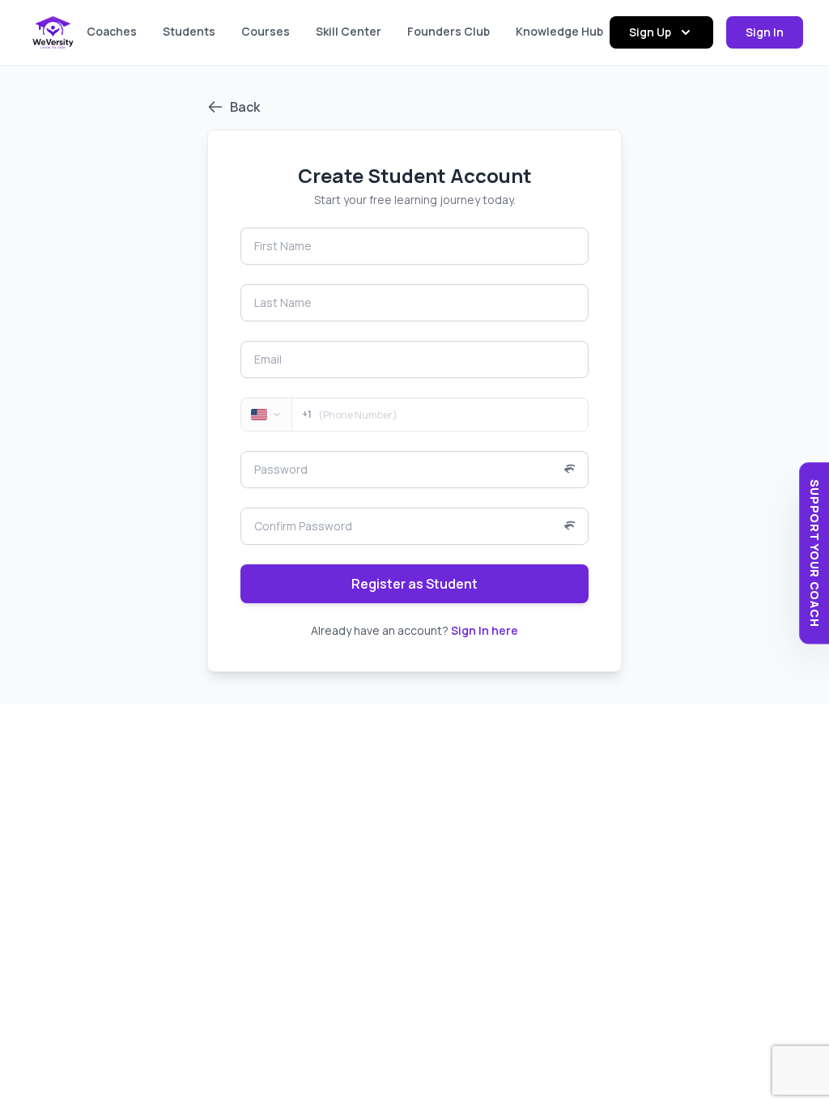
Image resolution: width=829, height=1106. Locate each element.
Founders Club (448, 31)
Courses (265, 31)
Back (245, 107)
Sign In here (484, 630)
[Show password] (576, 469)
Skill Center (348, 31)
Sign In (765, 32)
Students (189, 31)
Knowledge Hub (559, 31)
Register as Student (414, 584)
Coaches (112, 31)
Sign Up (650, 32)
